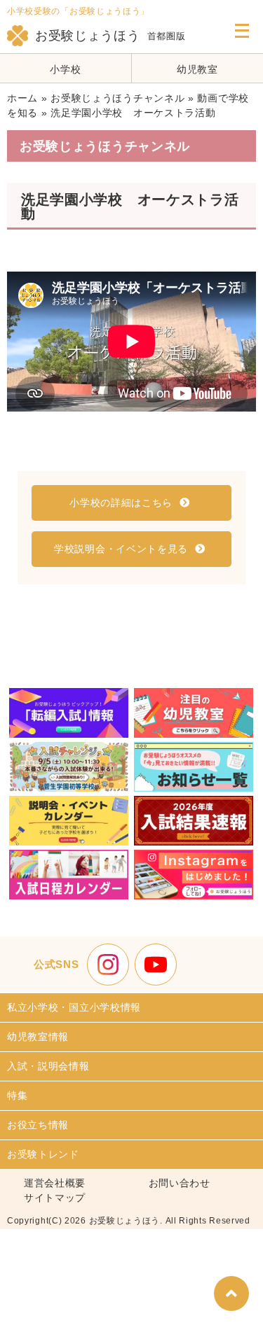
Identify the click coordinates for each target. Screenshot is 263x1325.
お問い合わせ (179, 1183)
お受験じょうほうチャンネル (117, 98)
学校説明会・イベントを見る (121, 548)
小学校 (65, 69)
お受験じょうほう (87, 36)
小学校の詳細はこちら (121, 502)
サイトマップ (55, 1197)
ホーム (22, 98)
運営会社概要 (55, 1183)
